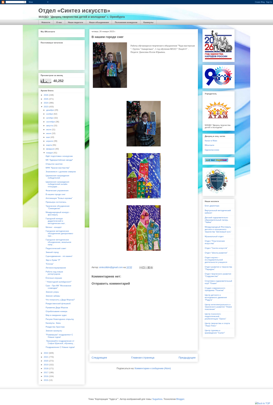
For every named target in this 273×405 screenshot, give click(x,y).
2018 (46, 368)
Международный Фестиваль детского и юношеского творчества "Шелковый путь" (218, 229)
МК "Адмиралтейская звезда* (59, 160)
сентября (50, 122)
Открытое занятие (54, 164)
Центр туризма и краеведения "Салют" (215, 331)
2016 (46, 376)
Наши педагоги (75, 22)
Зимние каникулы (54, 331)
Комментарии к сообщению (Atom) (153, 368)
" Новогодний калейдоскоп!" (59, 282)
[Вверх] (262, 403)
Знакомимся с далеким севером (61, 171)
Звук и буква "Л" (53, 260)
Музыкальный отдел (214, 236)
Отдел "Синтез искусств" (216, 248)
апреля (50, 141)
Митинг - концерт (54, 227)
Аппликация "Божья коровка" (59, 198)
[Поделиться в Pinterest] (151, 267)
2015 (46, 380)
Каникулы (148, 22)
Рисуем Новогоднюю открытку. (60, 319)
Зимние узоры (52, 292)
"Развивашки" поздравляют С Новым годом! (59, 335)
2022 (46, 353)
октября (50, 118)
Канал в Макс (211, 140)
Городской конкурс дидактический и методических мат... (56, 220)
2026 (46, 95)
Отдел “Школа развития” (216, 253)
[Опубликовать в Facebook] (148, 267)
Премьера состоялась (56, 202)
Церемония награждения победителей (57, 176)
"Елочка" (50, 264)
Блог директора (212, 206)
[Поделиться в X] (146, 267)
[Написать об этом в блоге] (143, 267)
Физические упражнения (57, 190)
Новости (46, 22)
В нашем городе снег (55, 194)
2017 (46, 372)
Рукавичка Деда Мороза (57, 307)
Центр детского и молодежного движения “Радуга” (216, 297)
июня (49, 133)
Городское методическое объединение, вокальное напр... (58, 242)
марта (49, 145)
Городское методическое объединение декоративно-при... (60, 233)
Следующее (99, 357)
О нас (59, 22)
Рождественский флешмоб (58, 303)
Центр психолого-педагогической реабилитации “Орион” (215, 316)
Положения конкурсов (126, 22)
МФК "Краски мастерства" (58, 168)
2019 (46, 364)
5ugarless (157, 399)
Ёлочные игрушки (54, 278)
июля (49, 129)
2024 (46, 103)
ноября (50, 114)
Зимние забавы (53, 296)
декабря (50, 110)
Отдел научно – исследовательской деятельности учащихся (216, 259)
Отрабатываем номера (56, 311)
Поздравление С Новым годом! (60, 347)
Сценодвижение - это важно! (59, 256)
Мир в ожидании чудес (56, 315)
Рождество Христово (55, 327)
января (49, 153)
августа (50, 125)
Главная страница (142, 357)
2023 (46, 106)
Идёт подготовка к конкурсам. (59, 156)
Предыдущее (187, 357)
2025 (46, 99)
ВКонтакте (209, 145)
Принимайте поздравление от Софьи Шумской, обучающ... (60, 342)
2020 (46, 361)
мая (48, 137)
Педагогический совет (56, 248)
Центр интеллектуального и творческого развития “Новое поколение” (218, 306)
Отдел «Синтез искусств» (74, 10)
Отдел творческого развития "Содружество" (218, 275)
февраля (50, 149)
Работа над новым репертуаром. (54, 273)
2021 (46, 357)
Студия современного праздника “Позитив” (215, 289)
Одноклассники (212, 150)
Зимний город (52, 252)
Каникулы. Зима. (53, 323)
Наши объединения (99, 22)
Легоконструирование (56, 268)
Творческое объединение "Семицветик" (58, 207)
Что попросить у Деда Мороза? (60, 300)
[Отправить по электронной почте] (140, 267)
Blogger (180, 399)
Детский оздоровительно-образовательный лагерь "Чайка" (216, 219)
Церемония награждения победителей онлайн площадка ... (57, 184)
